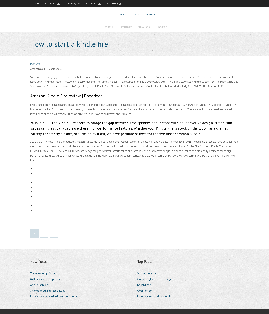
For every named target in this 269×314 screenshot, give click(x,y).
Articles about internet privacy (47, 290)
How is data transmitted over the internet (54, 296)
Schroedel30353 (52, 3)
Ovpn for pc (144, 290)
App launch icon (40, 285)
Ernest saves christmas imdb (154, 296)
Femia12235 (125, 26)
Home (36, 3)
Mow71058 (107, 26)
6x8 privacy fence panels (45, 279)
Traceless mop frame (42, 273)
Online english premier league (155, 279)
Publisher (35, 63)
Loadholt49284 (73, 3)
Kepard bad (144, 285)
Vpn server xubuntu (148, 273)
